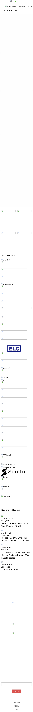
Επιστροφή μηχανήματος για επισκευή (12, 613)
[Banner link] (8, 218)
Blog (2, 648)
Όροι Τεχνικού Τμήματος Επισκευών (11, 616)
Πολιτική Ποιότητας (6, 651)
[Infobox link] (16, 8)
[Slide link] (16, 110)
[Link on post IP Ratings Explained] (16, 544)
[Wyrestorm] (16, 378)
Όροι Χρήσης (5, 663)
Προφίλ (3, 592)
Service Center (5, 620)
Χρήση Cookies (5, 666)
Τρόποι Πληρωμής (6, 660)
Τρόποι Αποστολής (6, 657)
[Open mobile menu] (2, 6)
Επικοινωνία (4, 598)
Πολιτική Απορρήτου (7, 654)
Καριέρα (3, 595)
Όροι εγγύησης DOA (7, 610)
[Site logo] (10, 6)
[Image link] (16, 627)
